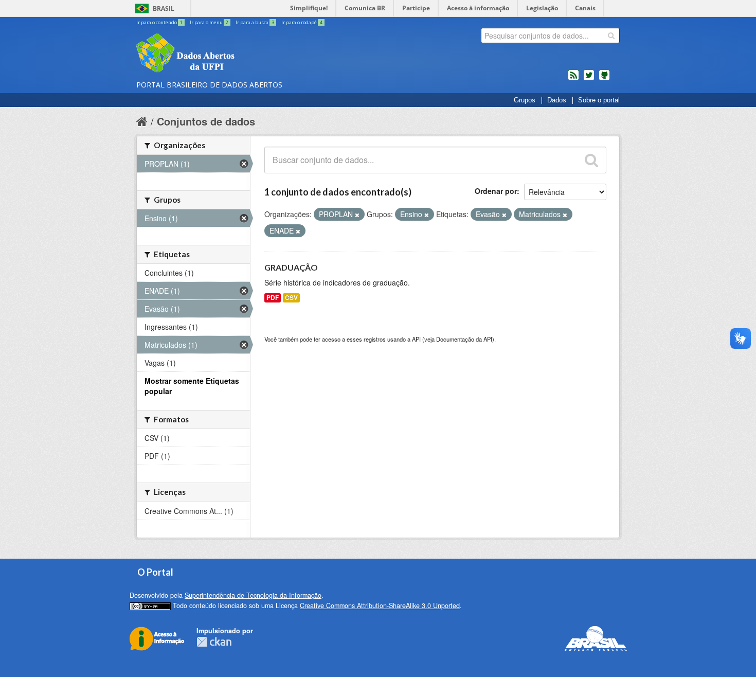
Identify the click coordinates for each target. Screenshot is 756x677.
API (416, 339)
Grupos (524, 100)
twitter (589, 79)
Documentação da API (464, 339)
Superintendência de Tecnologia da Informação (253, 595)
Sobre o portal (599, 100)
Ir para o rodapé (301, 22)
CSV (291, 297)
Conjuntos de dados (206, 121)
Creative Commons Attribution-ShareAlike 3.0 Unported (380, 605)
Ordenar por (496, 191)
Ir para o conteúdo (159, 22)
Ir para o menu (209, 22)
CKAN (213, 641)
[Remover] (357, 214)
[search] (611, 35)
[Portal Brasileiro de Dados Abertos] (246, 54)
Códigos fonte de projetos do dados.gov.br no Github (604, 79)
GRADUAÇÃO (291, 267)
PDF (272, 297)
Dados (556, 100)
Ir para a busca (255, 22)
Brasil (163, 8)
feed (573, 79)
